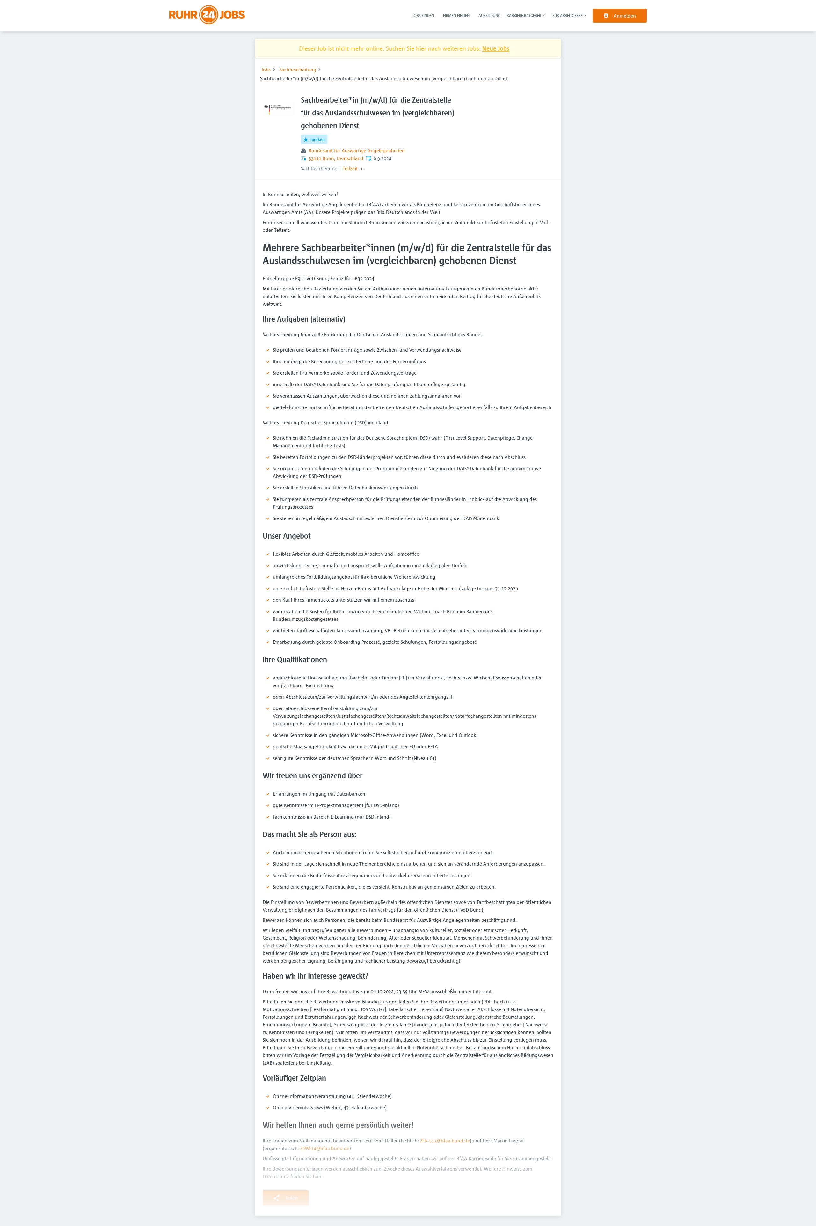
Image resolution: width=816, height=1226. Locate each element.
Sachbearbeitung (298, 69)
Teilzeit (350, 168)
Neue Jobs (495, 48)
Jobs (266, 69)
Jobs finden (423, 15)
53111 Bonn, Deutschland (336, 158)
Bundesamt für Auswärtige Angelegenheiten (357, 150)
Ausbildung (489, 15)
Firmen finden (456, 15)
